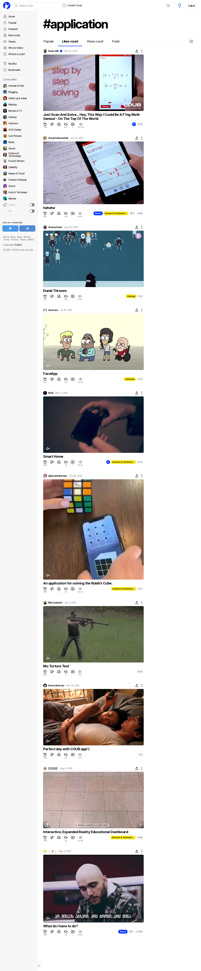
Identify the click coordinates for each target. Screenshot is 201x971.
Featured (13, 29)
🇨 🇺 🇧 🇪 (53, 768)
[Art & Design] (19, 129)
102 (139, 931)
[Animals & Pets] (19, 86)
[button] (192, 41)
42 (140, 671)
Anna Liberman (56, 685)
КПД (50, 393)
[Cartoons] (19, 123)
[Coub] (6, 5)
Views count (95, 41)
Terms (6, 239)
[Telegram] (27, 228)
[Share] (137, 51)
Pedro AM (53, 51)
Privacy (15, 239)
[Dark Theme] (168, 5)
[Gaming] (19, 117)
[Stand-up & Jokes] (19, 98)
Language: (12, 244)
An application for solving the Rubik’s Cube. (77, 583)
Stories (12, 41)
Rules (23, 239)
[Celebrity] (19, 167)
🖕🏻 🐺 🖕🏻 (52, 851)
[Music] (19, 142)
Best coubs (14, 35)
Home (11, 16)
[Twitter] (10, 228)
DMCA (31, 239)
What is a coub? (16, 54)
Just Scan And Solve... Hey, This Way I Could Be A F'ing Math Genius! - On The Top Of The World (91, 117)
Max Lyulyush (55, 603)
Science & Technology (116, 213)
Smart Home (53, 456)
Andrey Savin (55, 227)
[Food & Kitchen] (19, 161)
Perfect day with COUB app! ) (66, 749)
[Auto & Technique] (19, 192)
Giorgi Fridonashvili (58, 138)
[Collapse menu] (39, 965)
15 (140, 379)
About (6, 237)
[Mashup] (19, 104)
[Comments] (59, 124)
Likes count (70, 41)
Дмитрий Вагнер (57, 476)
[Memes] (19, 198)
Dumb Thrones (55, 291)
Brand (27, 237)
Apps (19, 237)
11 (140, 588)
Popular (12, 22)
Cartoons (129, 379)
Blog (13, 237)
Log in (191, 5)
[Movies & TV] (19, 111)
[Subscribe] (32, 204)
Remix (98, 213)
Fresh (116, 41)
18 (140, 124)
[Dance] (19, 186)
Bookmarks (14, 69)
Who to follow (15, 47)
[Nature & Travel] (19, 173)
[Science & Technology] (19, 155)
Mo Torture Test (56, 666)
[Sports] (19, 148)
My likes (12, 63)
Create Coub (75, 5)
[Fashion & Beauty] (19, 180)
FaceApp (50, 374)
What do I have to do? (60, 926)
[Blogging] (19, 92)
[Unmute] (48, 200)
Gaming (131, 296)
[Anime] (19, 205)
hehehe (49, 208)
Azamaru (53, 310)
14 (140, 462)
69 (140, 837)
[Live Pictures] (19, 136)
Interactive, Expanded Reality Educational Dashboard (85, 832)
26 (140, 213)
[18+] (32, 211)
